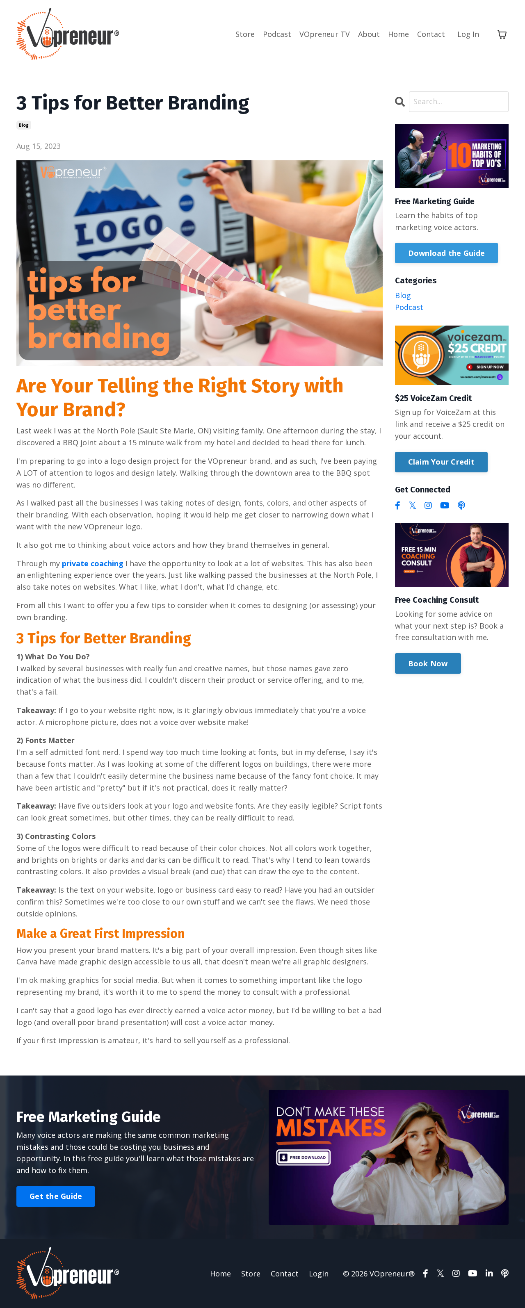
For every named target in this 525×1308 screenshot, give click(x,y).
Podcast (277, 34)
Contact (431, 34)
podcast (409, 307)
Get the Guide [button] (56, 1196)
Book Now (428, 663)
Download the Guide (446, 253)
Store (245, 34)
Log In (468, 34)
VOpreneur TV (324, 34)
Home (398, 34)
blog (24, 125)
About (369, 34)
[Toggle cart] (502, 34)
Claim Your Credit (441, 462)
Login (319, 1273)
